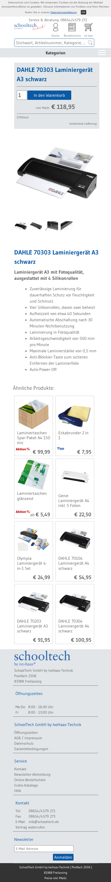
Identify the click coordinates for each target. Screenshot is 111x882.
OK (83, 12)
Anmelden (63, 857)
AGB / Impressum (28, 738)
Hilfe (17, 790)
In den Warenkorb (49, 95)
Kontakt (20, 769)
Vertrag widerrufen (30, 827)
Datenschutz (24, 743)
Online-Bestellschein (30, 780)
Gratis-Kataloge (26, 785)
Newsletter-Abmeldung (32, 774)
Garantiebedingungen (31, 748)
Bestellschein (72, 34)
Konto (55, 34)
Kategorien (55, 52)
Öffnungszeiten (26, 732)
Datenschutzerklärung (64, 12)
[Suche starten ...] (90, 42)
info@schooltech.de (44, 821)
